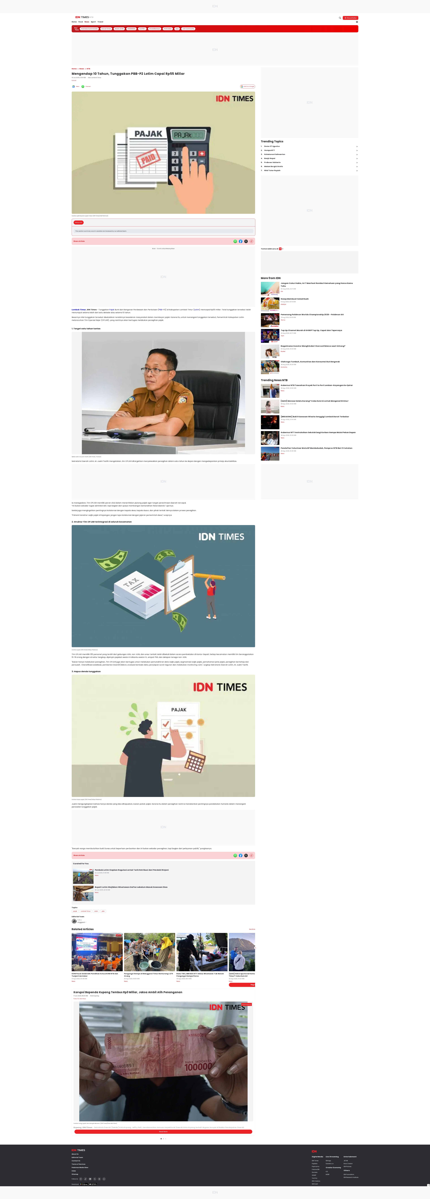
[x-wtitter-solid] (246, 241)
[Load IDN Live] (309, 262)
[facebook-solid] (240, 241)
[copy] (251, 241)
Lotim (196, 307)
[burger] (357, 22)
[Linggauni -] (74, 918)
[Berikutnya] (255, 1079)
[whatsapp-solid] (235, 241)
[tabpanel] (163, 231)
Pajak (111, 307)
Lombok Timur (79, 307)
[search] (340, 18)
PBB (160, 307)
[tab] (79, 223)
